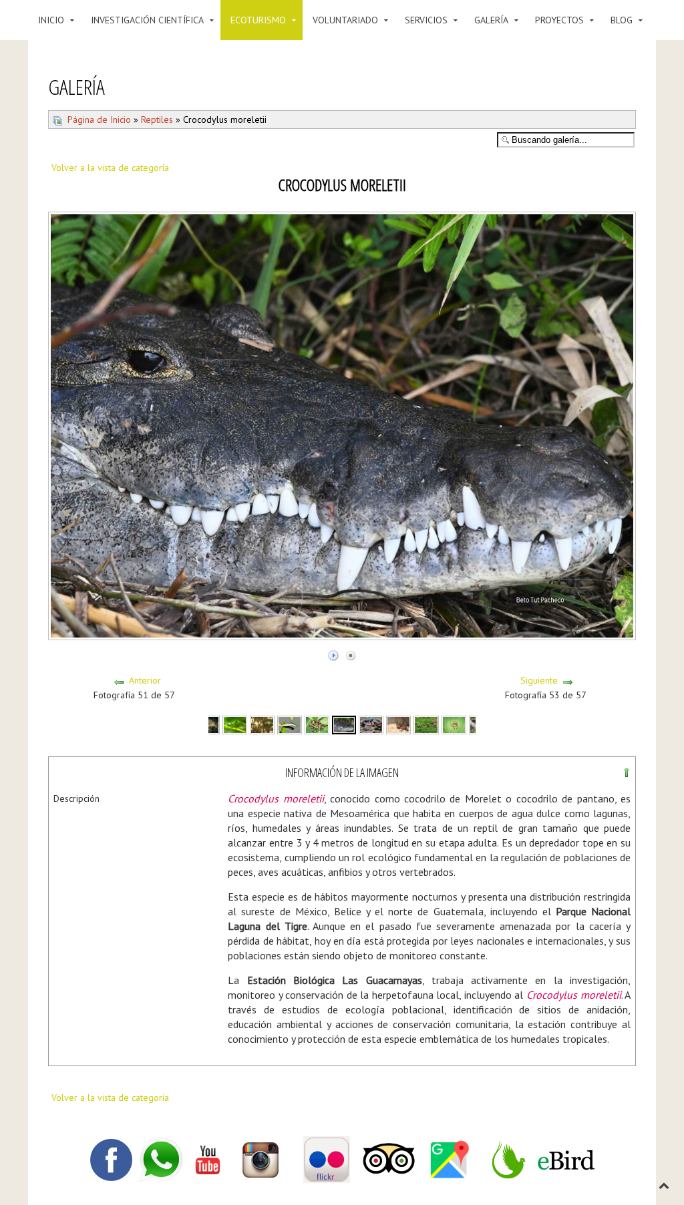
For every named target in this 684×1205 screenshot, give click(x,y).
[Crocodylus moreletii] (344, 724)
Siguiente (539, 680)
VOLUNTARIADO (345, 20)
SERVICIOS (426, 20)
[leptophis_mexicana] (289, 724)
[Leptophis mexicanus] (262, 724)
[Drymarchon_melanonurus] (371, 724)
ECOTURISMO (258, 20)
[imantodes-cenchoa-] (454, 724)
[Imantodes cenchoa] (317, 724)
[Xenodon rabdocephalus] (425, 724)
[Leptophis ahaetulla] (234, 724)
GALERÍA (491, 20)
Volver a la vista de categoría (110, 168)
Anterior (145, 680)
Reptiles (157, 119)
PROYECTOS (559, 20)
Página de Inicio (99, 119)
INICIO (51, 20)
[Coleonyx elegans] (398, 724)
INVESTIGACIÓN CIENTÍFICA (147, 20)
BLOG (622, 20)
